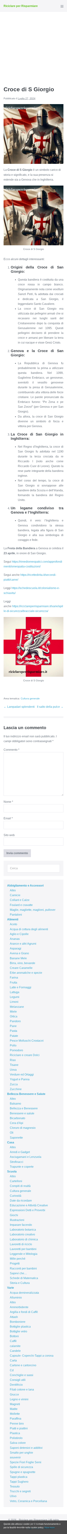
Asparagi (15, 948)
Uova (13, 1069)
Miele (13, 1011)
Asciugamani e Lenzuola (25, 1156)
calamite (15, 1346)
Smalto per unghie (21, 1452)
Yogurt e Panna (19, 1079)
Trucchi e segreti (20, 1491)
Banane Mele (18, 958)
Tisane (14, 1064)
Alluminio (16, 1297)
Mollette (15, 1413)
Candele (15, 1350)
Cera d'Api (16, 1123)
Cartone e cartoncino (23, 1365)
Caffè (13, 1341)
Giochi (14, 1215)
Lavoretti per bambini (23, 1249)
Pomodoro (16, 1050)
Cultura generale (30, 698)
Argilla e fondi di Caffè (24, 1311)
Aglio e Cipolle (19, 934)
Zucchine (16, 1089)
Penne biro (17, 1423)
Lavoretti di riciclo (21, 1244)
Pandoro (15, 1021)
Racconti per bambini (23, 1268)
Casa (10, 1142)
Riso (13, 1060)
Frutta (13, 982)
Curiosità (15, 1195)
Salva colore (18, 1442)
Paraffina (15, 1418)
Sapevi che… (18, 1273)
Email (8, 818)
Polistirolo (16, 1438)
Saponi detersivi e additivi (26, 1447)
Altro (13, 890)
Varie (10, 1287)
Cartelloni (16, 1181)
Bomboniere (17, 1321)
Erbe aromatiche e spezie (26, 972)
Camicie (15, 895)
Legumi (14, 996)
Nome (8, 801)
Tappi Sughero (19, 1481)
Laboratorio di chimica (24, 1239)
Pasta (13, 1030)
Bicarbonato (17, 1118)
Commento (11, 749)
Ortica (13, 1016)
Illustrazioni (17, 1219)
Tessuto (15, 1486)
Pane (13, 1026)
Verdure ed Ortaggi (22, 1074)
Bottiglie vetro (18, 1331)
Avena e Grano (19, 953)
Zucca (14, 1084)
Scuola (12, 1171)
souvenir (15, 1457)
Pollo (13, 1045)
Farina (14, 977)
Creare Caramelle (21, 967)
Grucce (14, 1394)
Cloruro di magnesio (23, 1127)
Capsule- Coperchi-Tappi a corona (31, 1355)
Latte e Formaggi (20, 987)
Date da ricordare (21, 1200)
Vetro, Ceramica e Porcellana (28, 1501)
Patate (14, 1035)
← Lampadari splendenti (19, 706)
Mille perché (17, 1258)
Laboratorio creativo (22, 1234)
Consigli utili (18, 1379)
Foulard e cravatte (21, 904)
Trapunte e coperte (22, 1166)
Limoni (14, 1001)
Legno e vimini (19, 1399)
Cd (12, 1370)
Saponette (16, 1137)
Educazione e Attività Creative (29, 1205)
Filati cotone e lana (22, 1389)
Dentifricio (16, 1384)
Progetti (15, 1263)
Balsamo (15, 1103)
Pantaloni (16, 914)
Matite (14, 1408)
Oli (11, 1132)
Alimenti (12, 919)
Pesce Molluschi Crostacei (27, 1040)
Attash (14, 1316)
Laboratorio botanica (23, 1229)
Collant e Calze (19, 900)
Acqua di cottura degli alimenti (29, 929)
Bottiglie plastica (20, 1326)
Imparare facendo (21, 1224)
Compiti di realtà (20, 1185)
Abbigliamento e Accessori (25, 885)
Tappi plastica (18, 1476)
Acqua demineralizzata (24, 1292)
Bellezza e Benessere (24, 1108)
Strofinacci (16, 1161)
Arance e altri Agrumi (23, 943)
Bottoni (14, 1336)
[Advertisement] (33, 47)
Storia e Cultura (20, 1282)
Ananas (15, 938)
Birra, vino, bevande (22, 963)
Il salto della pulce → (50, 706)
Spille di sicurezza (21, 1467)
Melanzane (17, 1006)
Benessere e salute (22, 1113)
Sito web (9, 835)
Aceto (13, 924)
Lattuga (14, 992)
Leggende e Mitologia (23, 1253)
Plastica (15, 1433)
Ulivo (13, 1496)
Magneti (15, 1404)
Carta (13, 1360)
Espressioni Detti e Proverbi (27, 1210)
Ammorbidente (19, 1307)
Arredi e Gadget (20, 1152)
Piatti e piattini (19, 1428)
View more (49, 1527)
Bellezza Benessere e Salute (26, 1093)
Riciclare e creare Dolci (24, 1055)
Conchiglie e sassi (21, 1375)
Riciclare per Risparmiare (21, 5)
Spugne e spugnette (22, 1472)
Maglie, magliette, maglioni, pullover (32, 909)
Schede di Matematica (24, 1278)
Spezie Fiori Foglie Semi (25, 1462)
